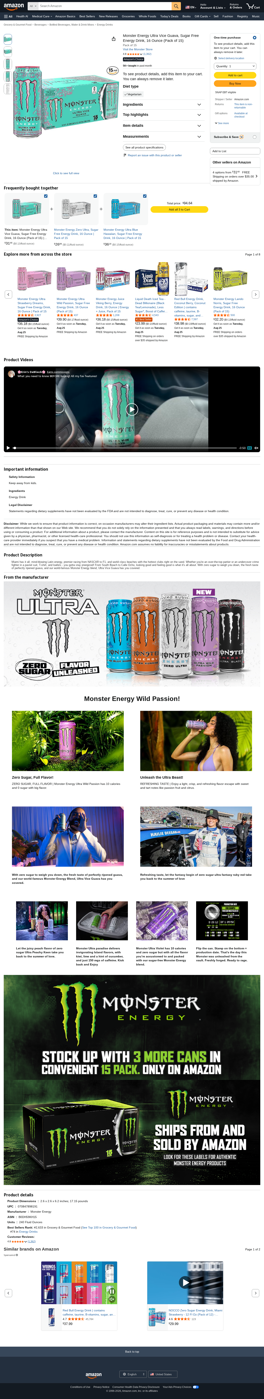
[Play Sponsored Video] (185, 1283)
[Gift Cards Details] (210, 16)
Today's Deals (169, 16)
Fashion (228, 16)
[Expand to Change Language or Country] (195, 7)
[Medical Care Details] (51, 16)
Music (256, 16)
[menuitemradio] (249, 448)
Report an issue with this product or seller (155, 155)
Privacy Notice (101, 1387)
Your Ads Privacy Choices (177, 1387)
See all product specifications (144, 147)
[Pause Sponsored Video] (112, 1292)
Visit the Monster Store (138, 49)
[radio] (8, 39)
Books (187, 16)
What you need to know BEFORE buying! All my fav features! (57, 376)
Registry (242, 16)
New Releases (108, 16)
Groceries (128, 16)
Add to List (219, 151)
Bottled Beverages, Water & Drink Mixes (72, 24)
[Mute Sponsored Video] (112, 1299)
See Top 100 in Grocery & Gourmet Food (109, 1227)
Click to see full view (66, 173)
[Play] (7, 448)
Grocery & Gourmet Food (18, 24)
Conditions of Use (80, 1387)
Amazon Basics (65, 16)
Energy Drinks (105, 24)
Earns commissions (58, 371)
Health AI (22, 16)
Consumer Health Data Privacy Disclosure (136, 1387)
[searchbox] (105, 6)
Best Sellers (87, 16)
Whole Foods (147, 16)
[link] (76, 209)
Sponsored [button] (9, 1255)
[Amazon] (14, 6)
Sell (216, 16)
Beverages (40, 24)
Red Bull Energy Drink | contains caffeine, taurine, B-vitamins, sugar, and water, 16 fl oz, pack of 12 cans (88, 1313)
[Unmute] (256, 448)
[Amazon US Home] (93, 1376)
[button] (8, 16)
